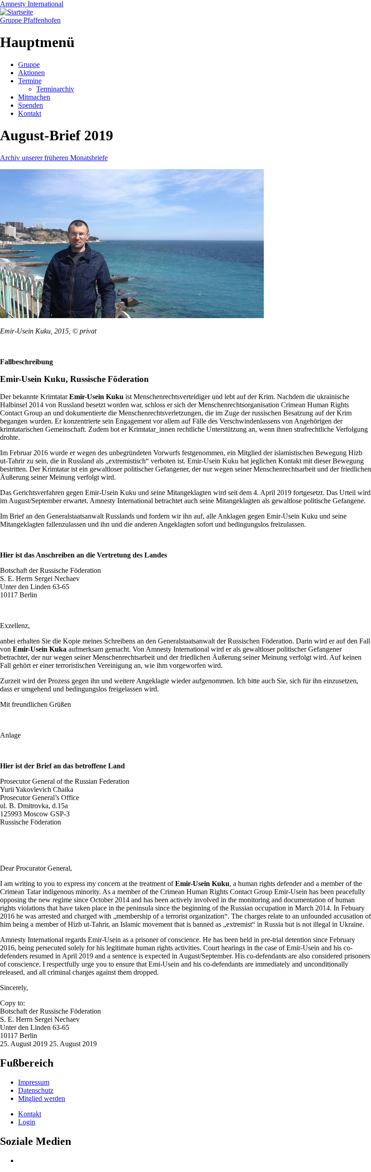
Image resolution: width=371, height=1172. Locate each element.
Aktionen (31, 72)
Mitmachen (34, 97)
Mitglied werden (41, 1098)
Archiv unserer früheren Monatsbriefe (54, 158)
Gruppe (29, 64)
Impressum (33, 1082)
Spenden (30, 105)
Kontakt (29, 113)
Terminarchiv (55, 89)
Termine (30, 81)
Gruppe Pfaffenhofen (30, 20)
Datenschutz (35, 1090)
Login (26, 1122)
